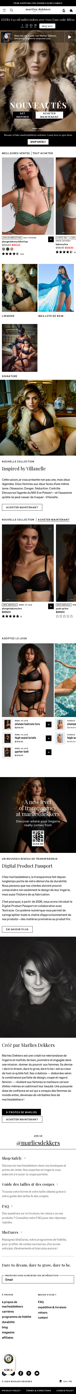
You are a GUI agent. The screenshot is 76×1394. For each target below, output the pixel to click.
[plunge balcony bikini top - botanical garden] (7, 249)
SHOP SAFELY (38, 141)
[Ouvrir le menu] (4, 10)
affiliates (7, 1337)
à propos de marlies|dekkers (12, 1304)
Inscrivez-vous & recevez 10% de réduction (31, 1275)
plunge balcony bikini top (15, 241)
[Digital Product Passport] (38, 815)
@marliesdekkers (38, 1142)
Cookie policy (65, 1390)
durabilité (8, 1322)
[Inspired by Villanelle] (38, 418)
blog (5, 1327)
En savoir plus (17, 929)
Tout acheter (43, 153)
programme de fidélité (16, 1316)
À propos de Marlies (21, 1112)
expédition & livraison (52, 1307)
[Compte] (63, 11)
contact (43, 1317)
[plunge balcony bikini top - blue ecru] (3, 249)
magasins (8, 1332)
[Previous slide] (4, 196)
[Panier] (71, 11)
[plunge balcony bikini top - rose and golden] (11, 249)
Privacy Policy (11, 1390)
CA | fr (68, 1381)
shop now (47, 26)
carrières (8, 1311)
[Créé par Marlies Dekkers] (38, 987)
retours (42, 1312)
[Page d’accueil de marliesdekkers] (38, 10)
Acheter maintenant (38, 115)
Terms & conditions (38, 1390)
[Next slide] (51, 196)
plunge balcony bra (12, 608)
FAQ (41, 1302)
